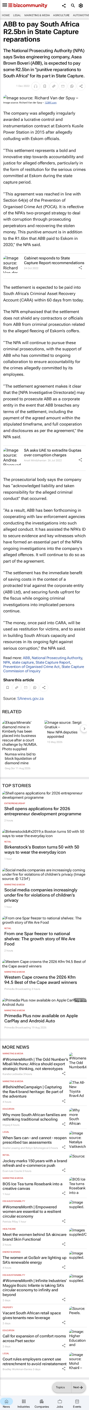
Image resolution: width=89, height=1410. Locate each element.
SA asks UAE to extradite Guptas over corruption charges (52, 452)
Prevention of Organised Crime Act (31, 666)
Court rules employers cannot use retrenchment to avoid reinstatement (35, 1361)
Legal (17, 15)
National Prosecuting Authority (57, 658)
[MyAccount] (81, 5)
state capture (23, 662)
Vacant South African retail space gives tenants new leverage (32, 1315)
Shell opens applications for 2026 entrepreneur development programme (42, 811)
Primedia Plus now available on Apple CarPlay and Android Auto (41, 1018)
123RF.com (51, 102)
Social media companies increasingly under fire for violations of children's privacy (40, 895)
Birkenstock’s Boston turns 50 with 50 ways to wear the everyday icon (41, 849)
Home (6, 15)
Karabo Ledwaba (13, 1074)
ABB (26, 658)
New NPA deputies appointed (62, 734)
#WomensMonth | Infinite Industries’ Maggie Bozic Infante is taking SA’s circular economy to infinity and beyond (35, 1287)
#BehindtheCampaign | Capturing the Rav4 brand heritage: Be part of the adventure (33, 1091)
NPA (6, 662)
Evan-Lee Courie (12, 1171)
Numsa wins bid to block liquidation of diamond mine (20, 758)
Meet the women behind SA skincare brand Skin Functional (35, 1237)
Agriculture (61, 15)
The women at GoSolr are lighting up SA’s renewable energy (35, 1260)
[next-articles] (84, 728)
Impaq (6, 1124)
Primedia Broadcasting (17, 988)
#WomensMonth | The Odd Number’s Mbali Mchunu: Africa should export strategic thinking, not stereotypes (35, 1064)
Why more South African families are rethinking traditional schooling (34, 1117)
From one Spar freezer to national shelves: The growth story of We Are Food (39, 939)
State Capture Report (53, 662)
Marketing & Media (37, 15)
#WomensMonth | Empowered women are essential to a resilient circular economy (32, 1211)
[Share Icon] (80, 267)
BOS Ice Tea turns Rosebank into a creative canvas (32, 1186)
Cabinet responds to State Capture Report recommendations (54, 260)
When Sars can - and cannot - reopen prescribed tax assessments (35, 1140)
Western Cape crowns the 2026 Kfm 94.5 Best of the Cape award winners (40, 980)
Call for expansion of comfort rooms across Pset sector (34, 1338)
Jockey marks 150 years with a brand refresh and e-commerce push (35, 1163)
